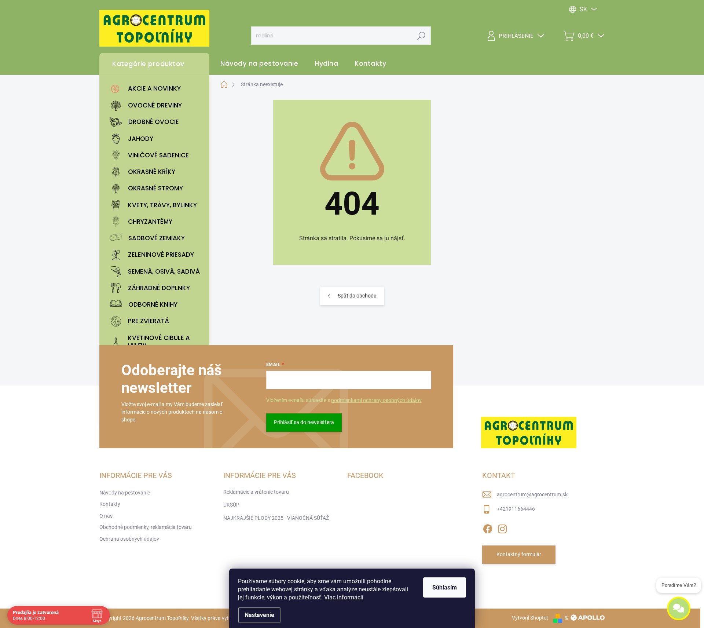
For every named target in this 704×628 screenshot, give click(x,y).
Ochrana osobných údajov (129, 539)
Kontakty (109, 504)
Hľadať (421, 36)
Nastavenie (259, 614)
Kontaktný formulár (518, 554)
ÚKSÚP (231, 505)
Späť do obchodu (357, 296)
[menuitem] (156, 88)
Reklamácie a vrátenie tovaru (256, 492)
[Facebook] (487, 527)
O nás (106, 516)
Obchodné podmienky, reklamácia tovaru (145, 527)
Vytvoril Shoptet (530, 618)
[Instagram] (502, 527)
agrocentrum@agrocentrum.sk (532, 494)
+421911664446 (516, 509)
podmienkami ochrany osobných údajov (376, 400)
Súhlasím (444, 587)
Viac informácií (343, 597)
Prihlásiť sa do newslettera (304, 422)
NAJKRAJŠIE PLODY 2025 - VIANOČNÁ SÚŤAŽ (276, 518)
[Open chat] (678, 605)
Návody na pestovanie (124, 493)
